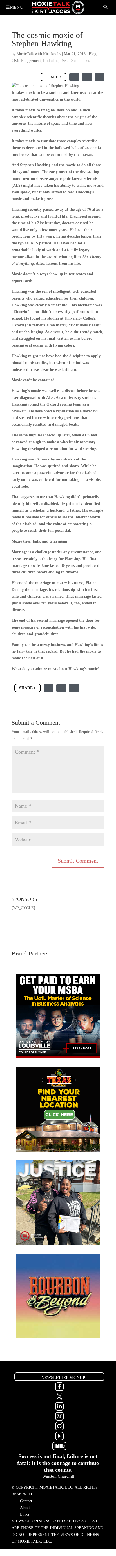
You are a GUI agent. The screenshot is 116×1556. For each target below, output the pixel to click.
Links (24, 1514)
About (25, 1508)
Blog (92, 54)
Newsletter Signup (63, 1377)
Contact (26, 1501)
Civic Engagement (26, 61)
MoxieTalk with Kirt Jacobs (39, 54)
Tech (64, 61)
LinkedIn (50, 61)
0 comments (80, 61)
